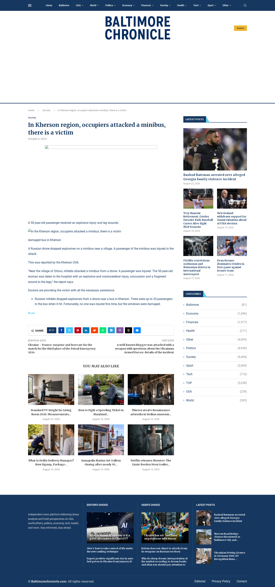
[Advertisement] (137, 71)
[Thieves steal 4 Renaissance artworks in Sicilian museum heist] (151, 389)
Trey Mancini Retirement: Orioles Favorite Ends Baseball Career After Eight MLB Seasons (198, 220)
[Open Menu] (29, 5)
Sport (210, 5)
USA (78, 5)
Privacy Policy (221, 581)
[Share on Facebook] (61, 330)
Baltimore (64, 5)
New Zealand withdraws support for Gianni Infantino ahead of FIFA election (231, 218)
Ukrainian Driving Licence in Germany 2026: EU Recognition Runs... (229, 555)
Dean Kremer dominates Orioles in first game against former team (230, 265)
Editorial (200, 581)
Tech (195, 5)
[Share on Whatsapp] (103, 330)
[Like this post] (52, 330)
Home (49, 5)
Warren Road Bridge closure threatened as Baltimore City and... (227, 537)
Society (164, 5)
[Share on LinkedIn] (86, 330)
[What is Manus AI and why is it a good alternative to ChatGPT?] (110, 527)
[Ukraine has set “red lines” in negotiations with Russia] (165, 527)
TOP (216, 383)
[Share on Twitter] (69, 330)
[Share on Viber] (119, 330)
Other (226, 5)
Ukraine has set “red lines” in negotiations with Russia (162, 537)
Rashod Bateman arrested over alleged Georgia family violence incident (214, 177)
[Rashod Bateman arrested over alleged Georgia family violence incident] (215, 149)
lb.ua (31, 313)
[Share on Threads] (128, 330)
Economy (127, 5)
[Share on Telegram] (111, 330)
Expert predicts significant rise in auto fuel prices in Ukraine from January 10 (110, 560)
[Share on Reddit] (94, 330)
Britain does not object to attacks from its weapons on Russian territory (164, 550)
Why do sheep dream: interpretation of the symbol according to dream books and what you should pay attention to (164, 561)
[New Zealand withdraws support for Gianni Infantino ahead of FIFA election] (232, 199)
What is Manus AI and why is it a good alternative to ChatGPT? (110, 537)
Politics (109, 5)
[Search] (245, 5)
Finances (146, 5)
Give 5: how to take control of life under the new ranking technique (110, 550)
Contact (240, 28)
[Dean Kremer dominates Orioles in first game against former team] (232, 246)
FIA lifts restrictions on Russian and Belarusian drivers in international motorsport (196, 267)
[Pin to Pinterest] (77, 330)
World (93, 5)
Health (180, 5)
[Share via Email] (137, 330)
